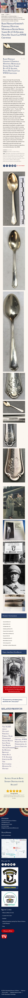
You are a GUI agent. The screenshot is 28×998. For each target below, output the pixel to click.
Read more (10, 715)
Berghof (12, 155)
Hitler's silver (21, 158)
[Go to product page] (7, 718)
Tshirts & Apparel (6, 643)
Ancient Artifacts (6, 621)
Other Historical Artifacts (8, 633)
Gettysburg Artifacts (7, 628)
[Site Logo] (4, 6)
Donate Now (7, 931)
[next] (24, 59)
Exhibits (4, 918)
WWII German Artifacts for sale (9, 161)
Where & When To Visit (8, 912)
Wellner (11, 159)
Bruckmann (16, 155)
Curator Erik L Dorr (7, 915)
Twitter (7, 166)
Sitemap (23, 990)
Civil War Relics (6, 626)
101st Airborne (14, 153)
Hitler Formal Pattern (7, 158)
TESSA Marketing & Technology (8, 994)
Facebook (4, 166)
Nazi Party (7, 159)
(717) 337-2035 (5, 826)
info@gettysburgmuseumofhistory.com (10, 828)
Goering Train (10, 156)
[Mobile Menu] (24, 5)
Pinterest (12, 166)
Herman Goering (17, 156)
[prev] (22, 59)
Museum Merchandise (7, 631)
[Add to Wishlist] (12, 725)
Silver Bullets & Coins (7, 640)
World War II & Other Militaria (13, 151)
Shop (3, 926)
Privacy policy (5, 992)
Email (15, 166)
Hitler (22, 156)
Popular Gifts (5, 635)
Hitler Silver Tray (15, 158)
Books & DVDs (6, 624)
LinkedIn (9, 166)
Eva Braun (5, 156)
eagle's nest (22, 155)
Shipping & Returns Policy (15, 992)
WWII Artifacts (16, 159)
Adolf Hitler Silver (20, 153)
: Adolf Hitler (7, 153)
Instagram (14, 864)
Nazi (4, 159)
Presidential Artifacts (7, 638)
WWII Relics (18, 161)
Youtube (11, 864)
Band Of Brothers (6, 155)
